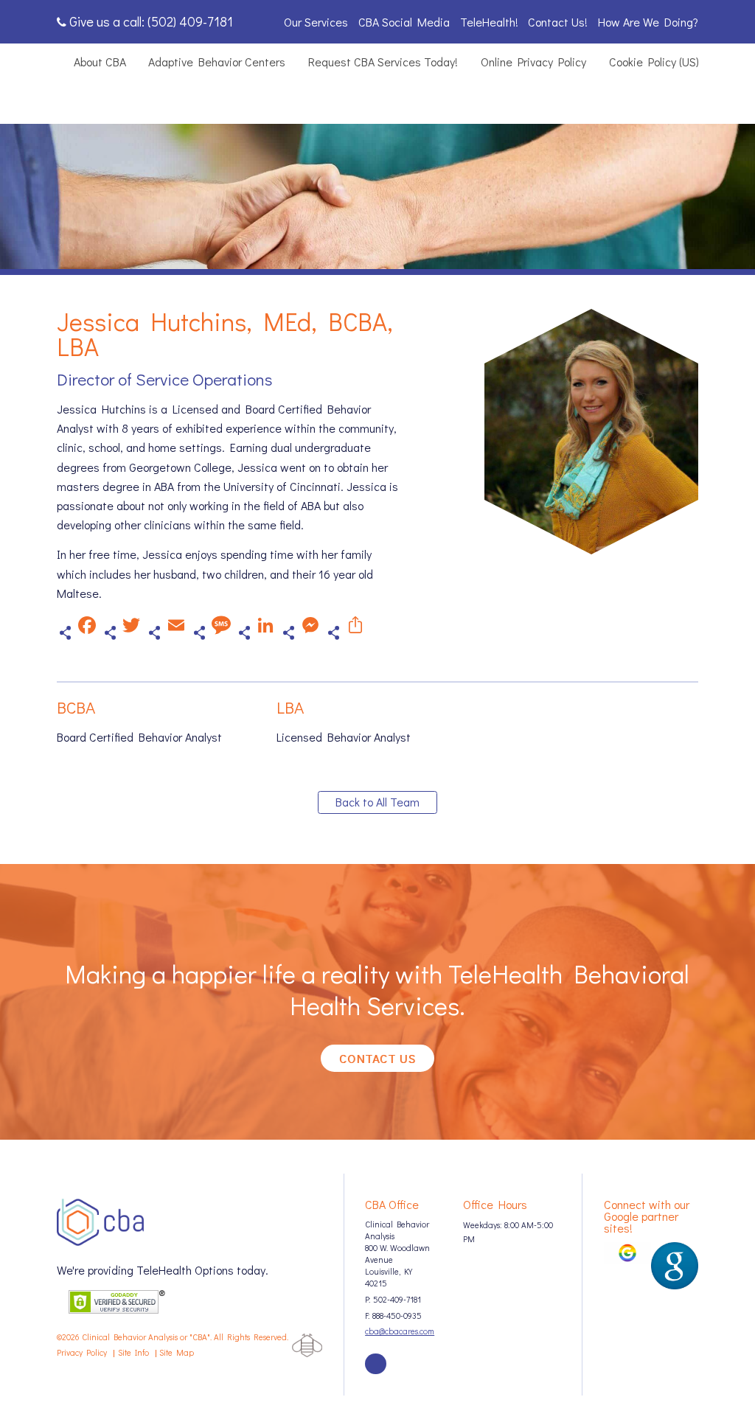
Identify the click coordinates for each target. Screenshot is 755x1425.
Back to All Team (377, 801)
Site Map (176, 1352)
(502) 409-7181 (190, 21)
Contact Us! (558, 21)
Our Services (316, 21)
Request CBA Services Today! (383, 61)
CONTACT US (377, 1058)
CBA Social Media (404, 21)
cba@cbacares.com (399, 1331)
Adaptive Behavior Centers (216, 61)
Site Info (133, 1352)
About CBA (100, 61)
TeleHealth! (489, 21)
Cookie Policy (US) (654, 61)
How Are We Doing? (648, 21)
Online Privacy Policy (533, 61)
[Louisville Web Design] (307, 1345)
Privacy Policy (82, 1352)
